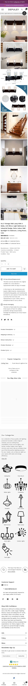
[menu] (2, 9)
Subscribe (21, 656)
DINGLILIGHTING (15, 248)
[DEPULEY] (7, 468)
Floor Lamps (21, 508)
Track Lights (7, 557)
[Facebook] (1, 319)
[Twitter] (5, 319)
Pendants (7, 508)
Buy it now (14, 273)
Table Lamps (21, 524)
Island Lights (7, 541)
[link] (14, 420)
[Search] (22, 10)
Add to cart (11, 268)
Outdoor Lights (21, 541)
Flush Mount (21, 476)
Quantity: (3, 261)
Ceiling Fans (4, 363)
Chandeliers (21, 492)
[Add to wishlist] (24, 269)
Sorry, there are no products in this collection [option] (14, 370)
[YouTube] (17, 599)
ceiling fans (17, 1)
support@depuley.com (11, 588)
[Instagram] (7, 599)
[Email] (11, 319)
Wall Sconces (7, 524)
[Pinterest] (8, 319)
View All (4, 458)
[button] (4, 235)
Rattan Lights (7, 492)
